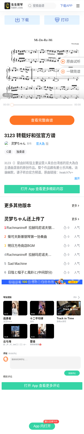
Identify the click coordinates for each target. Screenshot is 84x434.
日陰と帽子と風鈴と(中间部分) (30, 272)
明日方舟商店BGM (21, 245)
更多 (74, 205)
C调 (9, 151)
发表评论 (72, 373)
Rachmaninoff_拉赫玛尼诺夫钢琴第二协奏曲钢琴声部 (31, 227)
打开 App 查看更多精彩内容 (42, 189)
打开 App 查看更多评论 (42, 386)
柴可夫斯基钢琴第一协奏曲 (27, 236)
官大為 (40, 143)
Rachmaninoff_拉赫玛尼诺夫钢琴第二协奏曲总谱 (30, 254)
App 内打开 (42, 426)
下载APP (66, 5)
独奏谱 (20, 151)
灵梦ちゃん (18, 143)
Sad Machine (17, 263)
